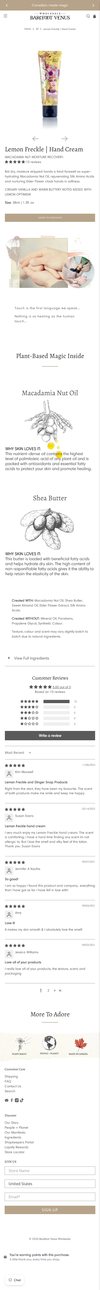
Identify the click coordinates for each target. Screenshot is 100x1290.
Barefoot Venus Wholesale (54, 1238)
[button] (15, 162)
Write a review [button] (50, 735)
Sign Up (50, 1209)
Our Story (11, 1123)
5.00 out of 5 (62, 687)
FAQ (8, 1081)
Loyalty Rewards (16, 1147)
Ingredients (13, 1137)
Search (10, 1091)
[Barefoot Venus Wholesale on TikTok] (22, 1101)
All (37, 29)
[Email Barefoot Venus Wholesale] (7, 1101)
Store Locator (15, 1152)
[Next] (93, 5)
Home (27, 29)
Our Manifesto (15, 1132)
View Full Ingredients (28, 658)
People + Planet (16, 1128)
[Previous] (7, 5)
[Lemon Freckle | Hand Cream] (50, 86)
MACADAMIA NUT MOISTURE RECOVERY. (34, 157)
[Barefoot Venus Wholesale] (50, 16)
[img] (15, 766)
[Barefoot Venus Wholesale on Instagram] (17, 1101)
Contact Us (13, 1086)
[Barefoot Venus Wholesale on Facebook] (12, 1101)
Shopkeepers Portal (19, 1142)
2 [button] (48, 990)
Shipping (11, 1076)
